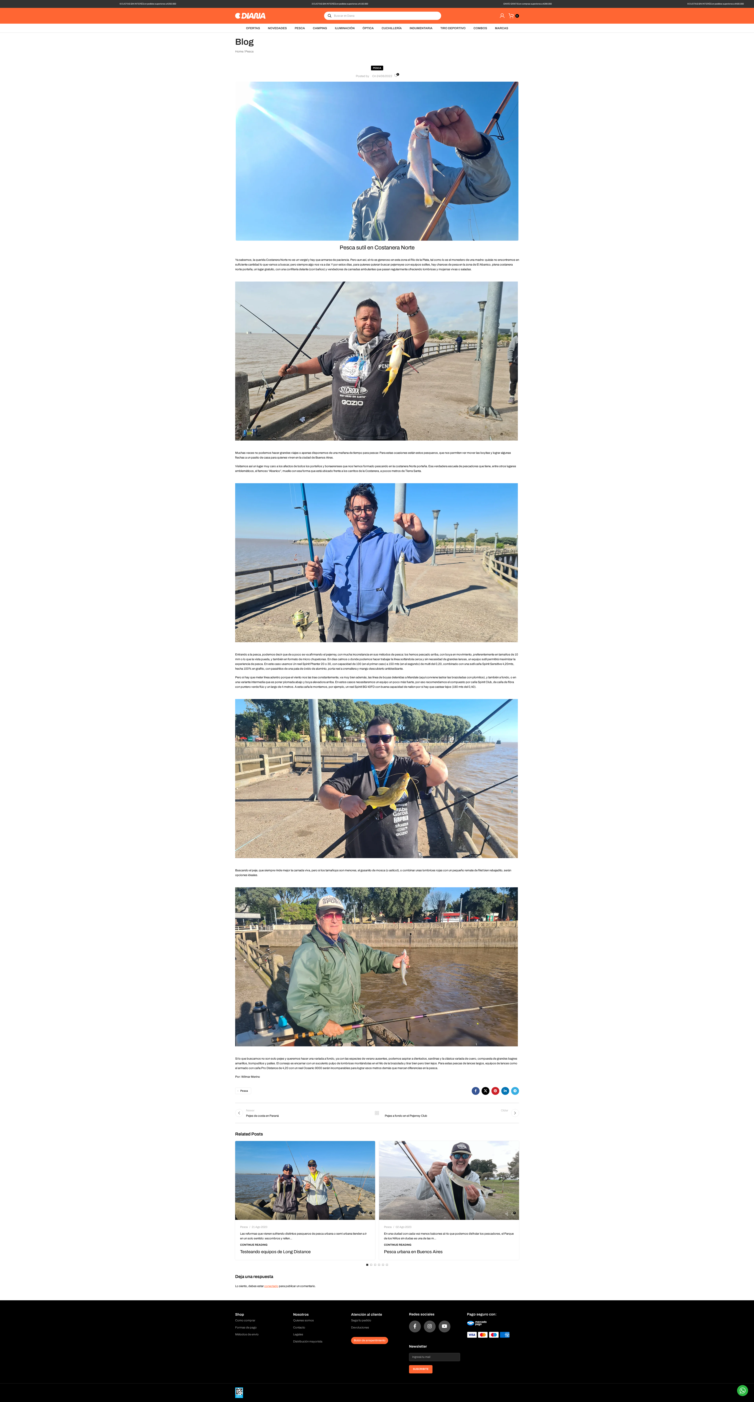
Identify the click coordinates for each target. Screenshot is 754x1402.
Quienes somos (303, 1320)
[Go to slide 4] (379, 1265)
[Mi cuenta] (502, 16)
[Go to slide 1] (367, 1265)
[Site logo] (250, 15)
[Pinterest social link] (495, 1091)
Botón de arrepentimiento (369, 1340)
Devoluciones (360, 1327)
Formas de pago (246, 1327)
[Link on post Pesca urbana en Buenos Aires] (449, 1180)
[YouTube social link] (444, 1326)
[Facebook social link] (476, 1091)
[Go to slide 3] (375, 1265)
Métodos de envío (247, 1334)
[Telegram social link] (515, 1091)
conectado (271, 1286)
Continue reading (253, 1244)
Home (239, 51)
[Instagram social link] (430, 1326)
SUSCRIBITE (421, 1369)
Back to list (377, 1113)
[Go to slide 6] (387, 1265)
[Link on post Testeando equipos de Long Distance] (305, 1180)
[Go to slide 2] (371, 1265)
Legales (298, 1334)
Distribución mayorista (307, 1341)
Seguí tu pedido (361, 1320)
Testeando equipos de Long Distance (275, 1251)
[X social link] (485, 1091)
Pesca (249, 51)
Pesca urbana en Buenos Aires (413, 1251)
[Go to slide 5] (383, 1265)
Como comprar (245, 1320)
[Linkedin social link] (505, 1091)
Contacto (299, 1327)
